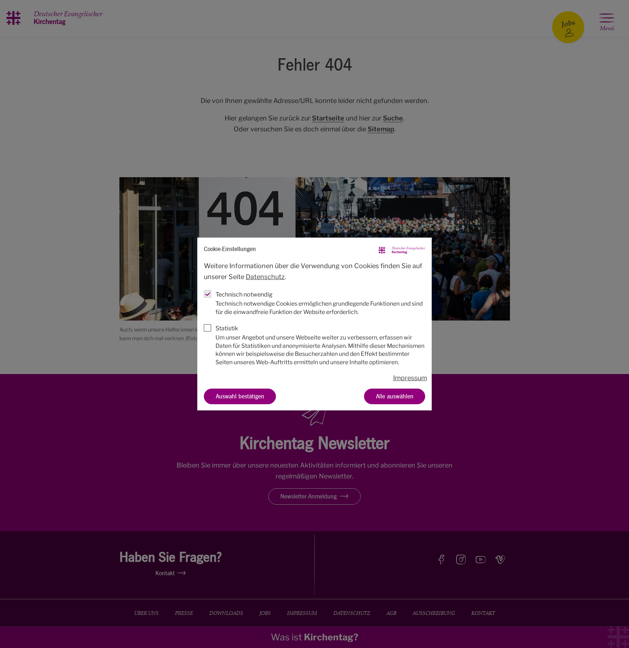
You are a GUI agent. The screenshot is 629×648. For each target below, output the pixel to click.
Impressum (410, 378)
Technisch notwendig (244, 294)
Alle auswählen (395, 395)
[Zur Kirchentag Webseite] (402, 249)
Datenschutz (265, 277)
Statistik (226, 328)
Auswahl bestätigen (240, 395)
